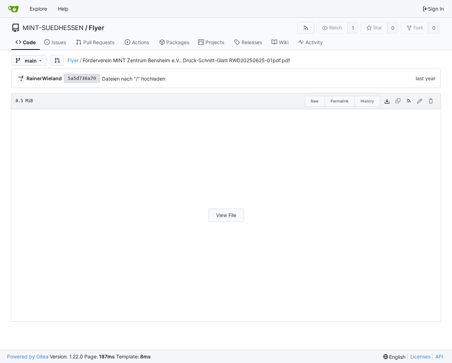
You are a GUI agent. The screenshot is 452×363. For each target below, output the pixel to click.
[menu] (394, 357)
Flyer (96, 27)
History (367, 101)
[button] (57, 60)
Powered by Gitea (27, 356)
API (439, 356)
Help (63, 9)
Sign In (436, 9)
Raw (315, 101)
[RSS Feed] (305, 28)
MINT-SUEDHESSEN (53, 27)
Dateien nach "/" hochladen (133, 79)
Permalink (340, 101)
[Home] (13, 8)
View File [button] (226, 215)
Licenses (420, 356)
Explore (38, 9)
